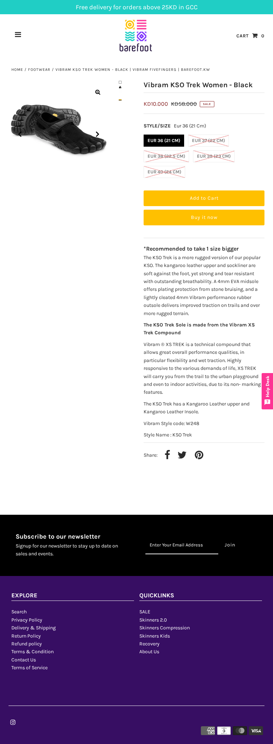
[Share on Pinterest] (199, 455)
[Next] (98, 134)
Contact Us (23, 660)
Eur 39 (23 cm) (214, 156)
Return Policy (26, 636)
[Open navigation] (18, 35)
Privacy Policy (26, 620)
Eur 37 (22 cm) (208, 140)
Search (19, 612)
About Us (149, 652)
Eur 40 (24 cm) (164, 171)
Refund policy (26, 644)
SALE (144, 612)
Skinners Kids (154, 636)
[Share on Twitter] (182, 455)
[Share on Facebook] (167, 455)
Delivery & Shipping (33, 628)
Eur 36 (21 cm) (164, 140)
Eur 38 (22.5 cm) (166, 156)
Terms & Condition (32, 652)
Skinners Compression (164, 628)
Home (17, 69)
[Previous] (20, 134)
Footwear (39, 69)
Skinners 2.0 (153, 620)
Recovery (149, 644)
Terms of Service (29, 668)
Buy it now (204, 217)
